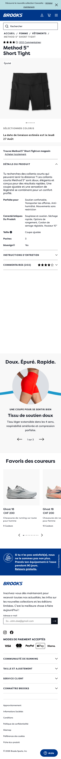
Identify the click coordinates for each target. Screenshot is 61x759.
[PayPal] (29, 646)
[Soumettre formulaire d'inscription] (54, 621)
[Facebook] (11, 632)
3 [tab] (26, 535)
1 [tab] (23, 535)
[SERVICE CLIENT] (30, 678)
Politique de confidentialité (15, 724)
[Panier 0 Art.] (49, 15)
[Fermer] (56, 5)
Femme (23, 33)
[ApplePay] (40, 646)
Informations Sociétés (13, 711)
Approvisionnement (12, 705)
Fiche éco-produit (11, 742)
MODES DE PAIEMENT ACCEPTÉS (24, 639)
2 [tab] (24, 535)
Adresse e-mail (10, 615)
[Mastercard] (18, 646)
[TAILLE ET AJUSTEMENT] (30, 668)
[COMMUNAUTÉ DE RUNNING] (30, 659)
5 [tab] (29, 535)
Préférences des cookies (14, 736)
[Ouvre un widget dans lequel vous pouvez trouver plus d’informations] (49, 753)
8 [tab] (34, 535)
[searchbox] (33, 26)
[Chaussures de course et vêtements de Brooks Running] (13, 15)
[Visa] (8, 646)
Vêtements (39, 33)
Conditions (8, 718)
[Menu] (56, 15)
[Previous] (19, 439)
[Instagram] (5, 632)
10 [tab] (37, 535)
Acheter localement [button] (15, 154)
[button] (30, 88)
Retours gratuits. (26, 569)
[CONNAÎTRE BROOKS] (30, 688)
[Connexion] (42, 15)
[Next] (41, 439)
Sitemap (7, 730)
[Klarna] (51, 646)
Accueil (9, 33)
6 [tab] (31, 535)
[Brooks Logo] (30, 584)
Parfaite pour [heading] (11, 199)
